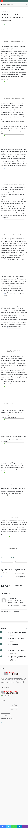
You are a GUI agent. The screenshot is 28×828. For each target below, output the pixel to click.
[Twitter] (13, 709)
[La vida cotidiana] (5, 646)
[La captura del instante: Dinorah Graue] (21, 579)
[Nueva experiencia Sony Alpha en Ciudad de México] (5, 634)
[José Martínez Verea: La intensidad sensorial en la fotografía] (7, 579)
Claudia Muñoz (12, 598)
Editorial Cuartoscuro (7, 20)
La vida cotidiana (14, 644)
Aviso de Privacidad (5, 713)
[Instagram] (15, 709)
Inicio (3, 11)
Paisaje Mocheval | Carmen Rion (12, 611)
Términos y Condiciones (6, 715)
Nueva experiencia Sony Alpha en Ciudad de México (18, 633)
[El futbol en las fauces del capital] (7, 564)
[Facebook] (11, 709)
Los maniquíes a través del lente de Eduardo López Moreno (20, 571)
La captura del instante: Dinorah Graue (21, 584)
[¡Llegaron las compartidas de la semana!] (5, 640)
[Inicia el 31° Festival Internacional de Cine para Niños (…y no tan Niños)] (5, 658)
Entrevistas (7, 11)
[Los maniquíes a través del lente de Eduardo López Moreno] (21, 564)
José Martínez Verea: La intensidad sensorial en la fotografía (7, 585)
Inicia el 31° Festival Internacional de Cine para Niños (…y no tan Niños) (18, 658)
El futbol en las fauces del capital (6, 570)
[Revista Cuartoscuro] (8, 4)
